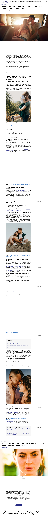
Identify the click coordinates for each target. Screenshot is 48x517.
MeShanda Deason (4, 447)
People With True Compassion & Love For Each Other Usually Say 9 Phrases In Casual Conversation (19, 431)
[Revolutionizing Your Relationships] (5, 1)
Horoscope (15, 1)
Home (2, 4)
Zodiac (13, 1)
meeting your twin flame (13, 412)
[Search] (44, 1)
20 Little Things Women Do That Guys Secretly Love (16, 343)
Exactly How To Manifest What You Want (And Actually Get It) (18, 345)
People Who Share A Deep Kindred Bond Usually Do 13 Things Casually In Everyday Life (18, 434)
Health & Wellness (30, 1)
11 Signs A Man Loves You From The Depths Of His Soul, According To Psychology (18, 347)
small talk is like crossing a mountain (22, 190)
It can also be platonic (13, 136)
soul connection (15, 291)
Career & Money (35, 1)
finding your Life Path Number (12, 270)
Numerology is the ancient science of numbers (15, 266)
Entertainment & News (24, 1)
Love (10, 1)
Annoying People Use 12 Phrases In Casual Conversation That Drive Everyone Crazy (19, 429)
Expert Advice (40, 1)
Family (20, 1)
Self (18, 1)
